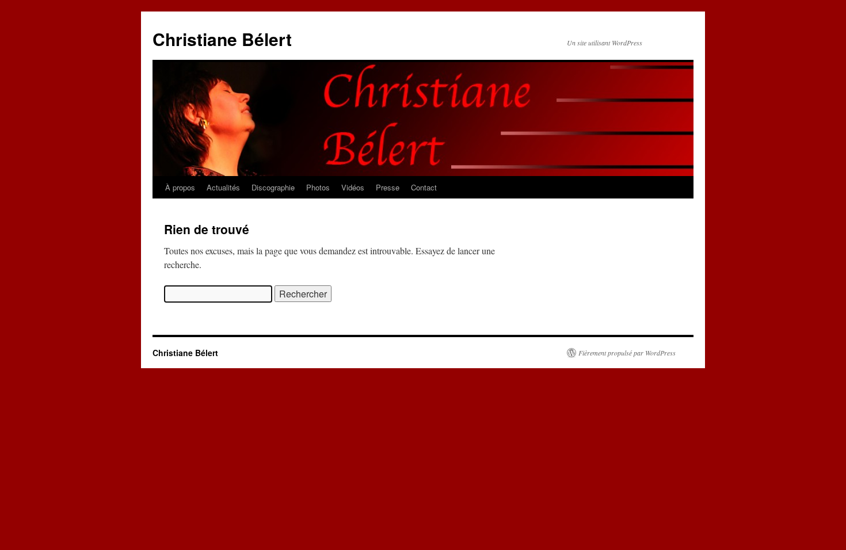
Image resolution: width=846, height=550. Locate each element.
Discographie (273, 187)
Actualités (223, 187)
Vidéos (352, 187)
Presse (387, 187)
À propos (180, 187)
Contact (424, 187)
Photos (318, 187)
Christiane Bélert (222, 38)
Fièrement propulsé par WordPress (627, 352)
